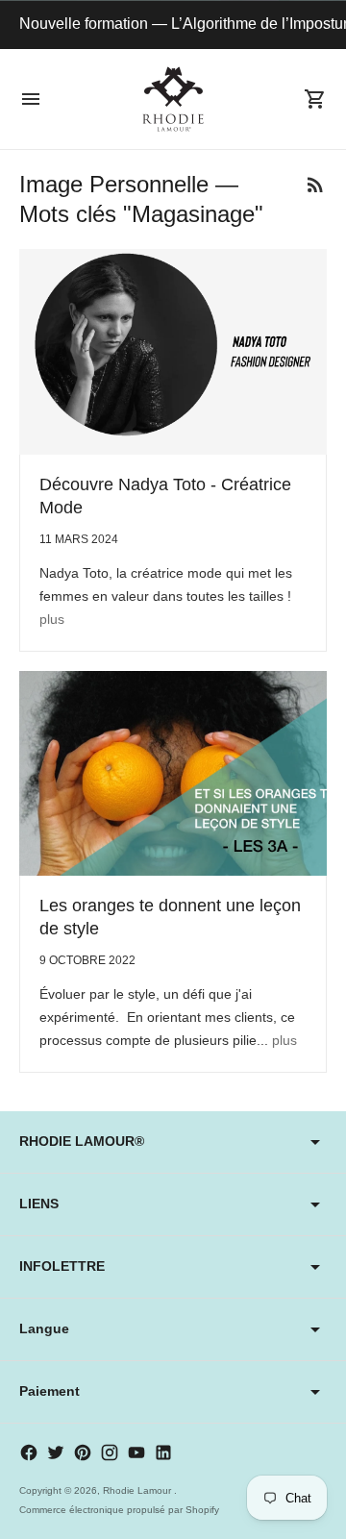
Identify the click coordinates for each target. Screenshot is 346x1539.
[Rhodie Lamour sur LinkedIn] (163, 1452)
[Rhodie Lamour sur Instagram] (109, 1452)
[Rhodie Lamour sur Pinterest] (82, 1452)
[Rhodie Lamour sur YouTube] (136, 1452)
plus (51, 619)
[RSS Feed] (315, 184)
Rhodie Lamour (138, 1490)
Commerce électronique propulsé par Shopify (119, 1509)
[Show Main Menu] (31, 99)
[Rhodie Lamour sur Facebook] (28, 1452)
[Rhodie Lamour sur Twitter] (55, 1452)
